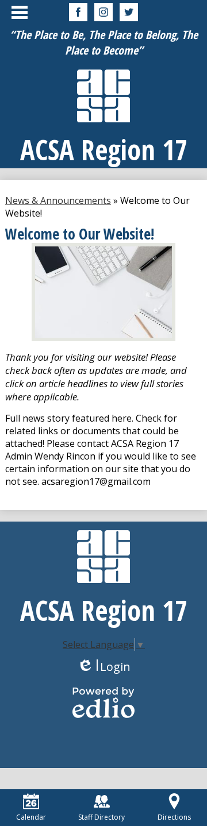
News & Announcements (58, 200)
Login (104, 666)
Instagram (103, 12)
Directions (174, 817)
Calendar (31, 817)
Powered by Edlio (103, 702)
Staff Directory (101, 817)
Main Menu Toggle (20, 12)
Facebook (78, 12)
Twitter (129, 12)
